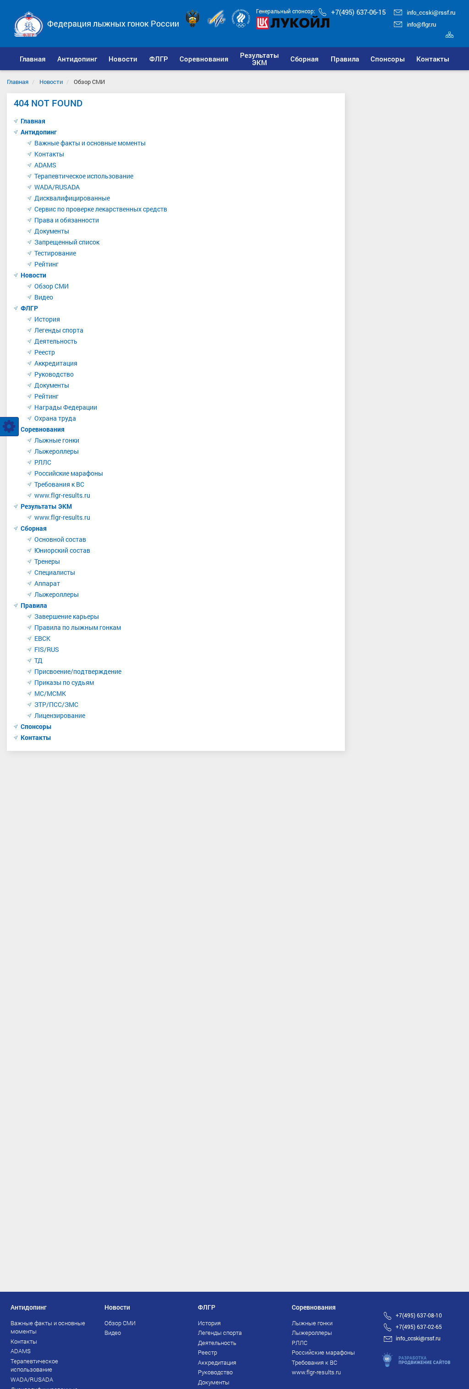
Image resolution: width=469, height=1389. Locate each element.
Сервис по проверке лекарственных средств (100, 209)
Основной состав (60, 539)
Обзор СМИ (51, 286)
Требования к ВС (59, 484)
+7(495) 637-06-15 (358, 12)
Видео (43, 297)
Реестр (44, 352)
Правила (34, 605)
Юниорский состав (62, 550)
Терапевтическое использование (83, 176)
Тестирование (55, 253)
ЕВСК (42, 638)
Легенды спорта (58, 330)
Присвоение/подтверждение (77, 671)
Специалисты (54, 572)
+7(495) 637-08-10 (419, 1315)
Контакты (49, 154)
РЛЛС (42, 462)
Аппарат (47, 583)
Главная (17, 82)
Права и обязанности (66, 220)
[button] (77, 58)
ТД (38, 660)
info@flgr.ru (421, 24)
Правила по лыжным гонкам (77, 627)
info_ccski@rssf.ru (431, 12)
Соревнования (43, 429)
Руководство (54, 374)
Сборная (34, 528)
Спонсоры (36, 726)
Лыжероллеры (56, 451)
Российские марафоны (68, 473)
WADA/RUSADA (57, 187)
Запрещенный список (66, 242)
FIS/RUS (46, 649)
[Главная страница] (29, 22)
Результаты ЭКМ (46, 506)
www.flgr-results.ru (62, 495)
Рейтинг (46, 264)
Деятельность (55, 341)
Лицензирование (59, 715)
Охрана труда (55, 418)
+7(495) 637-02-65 (419, 1326)
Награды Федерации (65, 407)
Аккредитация (55, 363)
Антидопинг (39, 132)
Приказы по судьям (64, 682)
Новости (51, 82)
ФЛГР (29, 308)
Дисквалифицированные (72, 198)
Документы (51, 231)
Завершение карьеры (66, 616)
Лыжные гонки (56, 440)
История (47, 319)
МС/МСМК (50, 693)
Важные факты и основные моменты (90, 143)
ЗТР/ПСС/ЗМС (56, 704)
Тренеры (47, 561)
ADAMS (45, 165)
